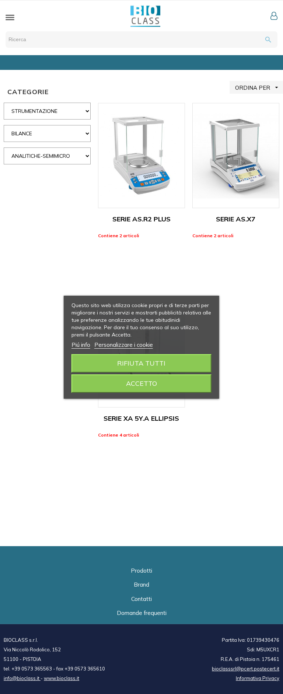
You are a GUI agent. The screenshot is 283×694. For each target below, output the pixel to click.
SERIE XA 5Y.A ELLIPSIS (141, 418)
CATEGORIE (28, 92)
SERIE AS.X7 (235, 219)
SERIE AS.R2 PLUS (141, 219)
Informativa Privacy (257, 678)
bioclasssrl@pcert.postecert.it (245, 669)
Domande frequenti (142, 612)
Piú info (80, 344)
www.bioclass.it (61, 678)
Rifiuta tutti (141, 363)
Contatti (141, 598)
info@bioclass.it (22, 678)
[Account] (273, 16)
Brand (141, 584)
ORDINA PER (257, 87)
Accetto (141, 383)
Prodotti (141, 570)
